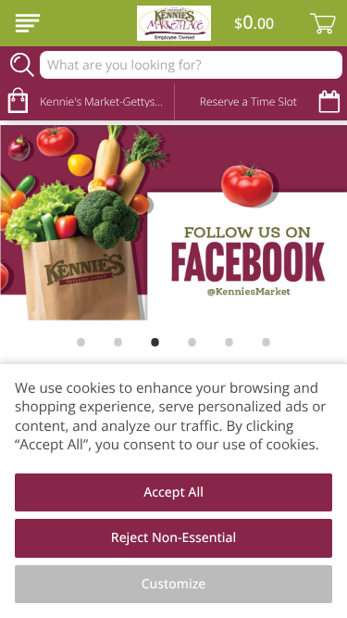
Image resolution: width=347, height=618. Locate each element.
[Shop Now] (28, 23)
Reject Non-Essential (173, 538)
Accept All (173, 492)
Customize (174, 584)
